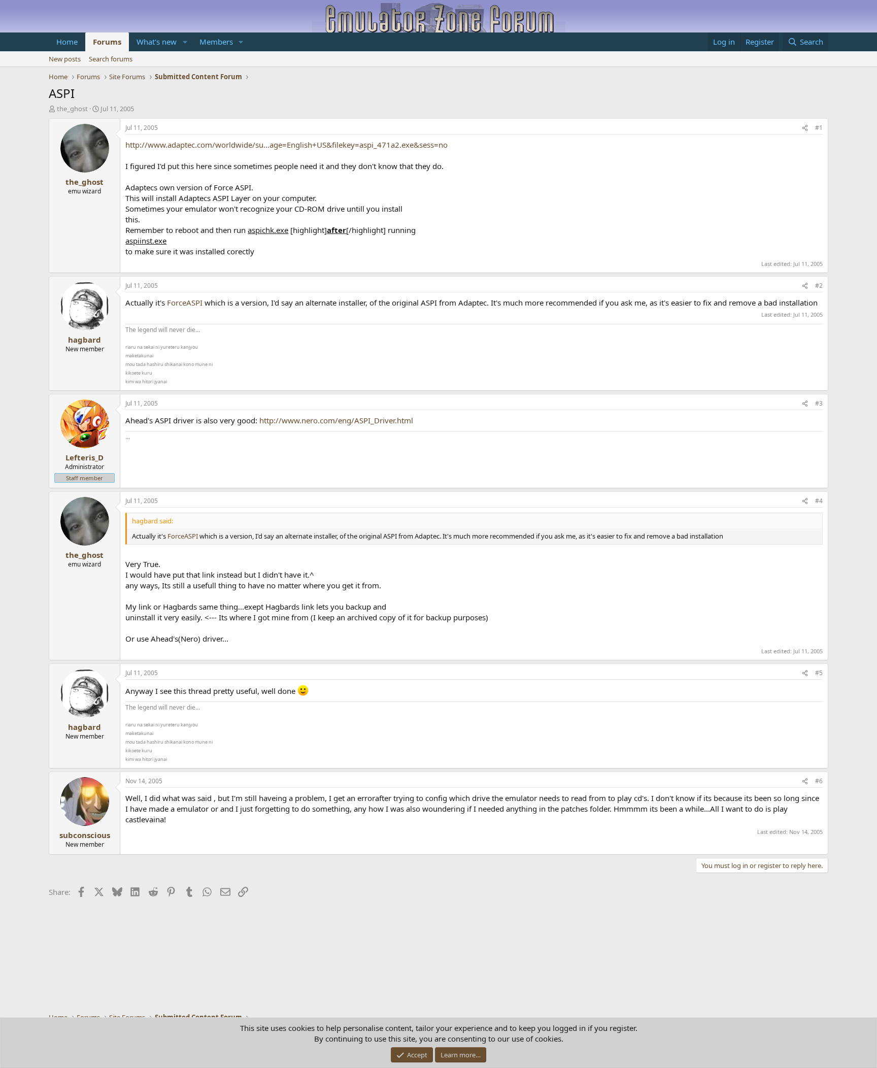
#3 (819, 403)
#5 (819, 673)
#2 (819, 285)
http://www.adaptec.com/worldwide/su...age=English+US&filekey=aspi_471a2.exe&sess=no (286, 145)
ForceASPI (185, 302)
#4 (819, 500)
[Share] (805, 128)
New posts (65, 58)
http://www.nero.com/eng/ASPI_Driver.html (336, 420)
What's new (157, 42)
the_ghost (72, 108)
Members (216, 42)
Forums (107, 42)
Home (67, 42)
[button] (185, 41)
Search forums (110, 58)
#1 (819, 127)
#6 (819, 781)
